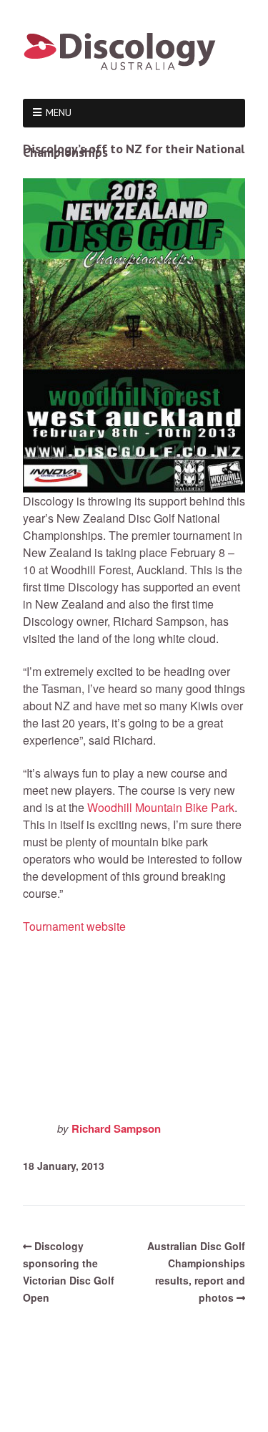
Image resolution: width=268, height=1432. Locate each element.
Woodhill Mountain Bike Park (160, 807)
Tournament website (74, 926)
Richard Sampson (116, 1128)
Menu (58, 112)
